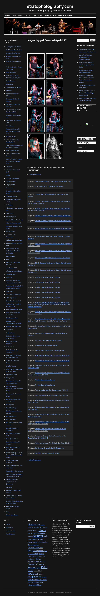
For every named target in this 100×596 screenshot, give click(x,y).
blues (42, 530)
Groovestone (9, 188)
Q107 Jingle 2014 (11, 298)
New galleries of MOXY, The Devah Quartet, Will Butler (53, 181)
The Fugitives (10, 404)
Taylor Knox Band (11, 374)
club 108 (30, 533)
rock (31, 573)
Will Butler (9, 487)
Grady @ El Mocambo (12, 178)
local (36, 553)
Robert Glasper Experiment (14, 309)
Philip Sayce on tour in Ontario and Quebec (49, 186)
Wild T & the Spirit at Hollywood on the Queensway (12, 481)
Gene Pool (9, 166)
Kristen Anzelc (10, 231)
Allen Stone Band (11, 72)
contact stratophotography (58, 15)
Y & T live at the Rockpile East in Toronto (48, 340)
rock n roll (39, 573)
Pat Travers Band (11, 274)
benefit (30, 530)
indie (41, 547)
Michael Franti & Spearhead (14, 240)
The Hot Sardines (11, 416)
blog (28, 15)
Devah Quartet (10, 126)
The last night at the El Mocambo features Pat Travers (52, 258)
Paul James (9, 277)
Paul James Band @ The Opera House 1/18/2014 (51, 390)
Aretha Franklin (10, 81)
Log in (8, 524)
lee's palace (38, 550)
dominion (41, 533)
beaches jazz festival (40, 527)
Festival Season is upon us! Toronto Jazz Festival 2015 (53, 215)
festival (38, 535)
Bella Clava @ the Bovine (13, 87)
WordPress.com (66, 592)
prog (36, 568)
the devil (44, 577)
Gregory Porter (10, 185)
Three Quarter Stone (12, 439)
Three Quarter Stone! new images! (46, 345)
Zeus (7, 512)
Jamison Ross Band (11, 196)
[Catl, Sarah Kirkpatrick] (36, 66)
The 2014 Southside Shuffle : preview (47, 277)
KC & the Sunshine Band (13, 223)
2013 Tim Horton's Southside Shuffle (47, 453)
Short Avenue (10, 347)
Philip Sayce (9, 291)
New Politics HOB (11, 268)
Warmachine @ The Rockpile (14, 471)
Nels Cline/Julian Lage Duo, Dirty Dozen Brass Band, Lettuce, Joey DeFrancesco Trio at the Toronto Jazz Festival (49, 320)
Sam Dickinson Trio (12, 318)
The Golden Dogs (11, 408)
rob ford (39, 571)
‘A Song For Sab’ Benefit (13, 47)
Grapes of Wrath (10, 181)
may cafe (42, 556)
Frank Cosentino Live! (12, 150)
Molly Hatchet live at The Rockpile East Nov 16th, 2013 (53, 443)
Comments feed (10, 531)
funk (45, 536)
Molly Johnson (10, 256)
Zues (39, 585)
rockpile (32, 576)
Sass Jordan (9, 330)
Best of (35, 530)
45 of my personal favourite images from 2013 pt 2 (51, 395)
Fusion (29, 539)
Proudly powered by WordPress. (37, 592)
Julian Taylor (9, 213)
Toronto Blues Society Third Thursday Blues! (49, 350)
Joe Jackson (9, 205)
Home (7, 15)
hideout (35, 542)
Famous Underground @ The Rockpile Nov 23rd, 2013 (13, 131)
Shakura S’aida (10, 333)
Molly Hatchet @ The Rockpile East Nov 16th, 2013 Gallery (13, 251)
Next (91, 124)
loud (40, 553)
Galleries (18, 15)
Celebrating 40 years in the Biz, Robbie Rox (49, 448)
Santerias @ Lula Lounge (13, 326)
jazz (30, 550)
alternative (34, 524)
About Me (38, 15)
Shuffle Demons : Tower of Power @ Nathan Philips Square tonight (87, 93)
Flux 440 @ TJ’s (11, 136)
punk (39, 568)
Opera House (40, 561)
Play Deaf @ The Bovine (13, 294)
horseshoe (33, 547)
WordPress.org (10, 534)
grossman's (34, 539)
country (36, 533)
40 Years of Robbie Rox (13, 53)
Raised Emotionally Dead (13, 301)
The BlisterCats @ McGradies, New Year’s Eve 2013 (14, 388)
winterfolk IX (33, 585)
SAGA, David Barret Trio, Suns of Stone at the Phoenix (53, 228)
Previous (81, 124)
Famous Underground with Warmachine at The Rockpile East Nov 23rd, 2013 (47, 430)
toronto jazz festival (37, 579)
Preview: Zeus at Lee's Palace (45, 380)
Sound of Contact (11, 366)
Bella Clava (9, 84)
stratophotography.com (50, 6)
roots (38, 576)
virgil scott (31, 582)
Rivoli (35, 571)
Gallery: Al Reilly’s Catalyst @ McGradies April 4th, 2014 (14, 161)
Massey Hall (36, 556)
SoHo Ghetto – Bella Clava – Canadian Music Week (52, 355)
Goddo (8, 175)
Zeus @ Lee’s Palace (12, 515)
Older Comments (34, 174)
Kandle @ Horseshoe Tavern (14, 220)
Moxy (8, 259)
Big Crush (9, 90)
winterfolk (39, 582)
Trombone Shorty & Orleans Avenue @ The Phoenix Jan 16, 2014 (14, 455)
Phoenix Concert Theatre (36, 566)
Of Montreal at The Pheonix (14, 271)
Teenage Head (10, 378)
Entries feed (9, 528)
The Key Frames (11, 419)
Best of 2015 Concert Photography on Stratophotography (85, 57)
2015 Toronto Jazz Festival (13, 50)
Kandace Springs (11, 217)
